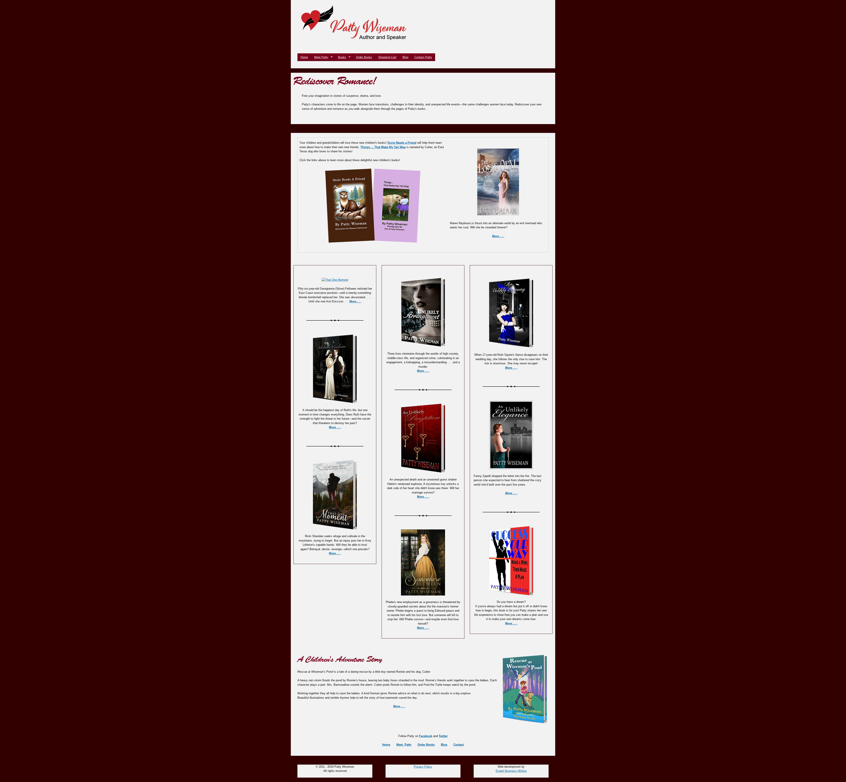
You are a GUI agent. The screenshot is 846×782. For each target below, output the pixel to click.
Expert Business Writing (511, 771)
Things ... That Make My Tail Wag (383, 147)
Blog (405, 57)
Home (304, 57)
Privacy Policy (423, 766)
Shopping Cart (387, 57)
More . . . (335, 427)
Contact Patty (423, 57)
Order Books (364, 57)
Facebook (425, 736)
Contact (458, 744)
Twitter (443, 736)
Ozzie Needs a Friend (401, 142)
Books (340, 57)
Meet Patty (319, 57)
